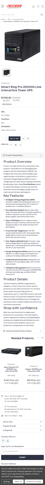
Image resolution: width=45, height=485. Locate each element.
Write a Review (7, 104)
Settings (6, 481)
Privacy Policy (18, 476)
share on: (5, 144)
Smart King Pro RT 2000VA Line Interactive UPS (11, 369)
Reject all (18, 481)
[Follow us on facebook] (3, 441)
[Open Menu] (3, 6)
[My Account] (33, 7)
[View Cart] (42, 7)
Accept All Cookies (33, 481)
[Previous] (39, 337)
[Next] (42, 337)
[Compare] (38, 7)
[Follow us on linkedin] (8, 441)
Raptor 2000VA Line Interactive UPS (34, 370)
